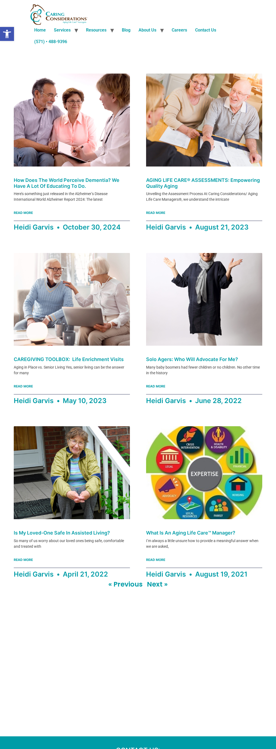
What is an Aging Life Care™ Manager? (190, 533)
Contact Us (205, 30)
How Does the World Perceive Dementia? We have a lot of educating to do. (66, 183)
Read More (23, 213)
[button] (7, 34)
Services (62, 30)
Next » (157, 584)
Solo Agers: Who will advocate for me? (192, 359)
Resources (96, 30)
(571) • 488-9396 (50, 41)
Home (40, 30)
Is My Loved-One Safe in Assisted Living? (62, 533)
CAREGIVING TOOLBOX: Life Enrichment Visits (69, 359)
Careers (179, 30)
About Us (147, 30)
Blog (126, 30)
